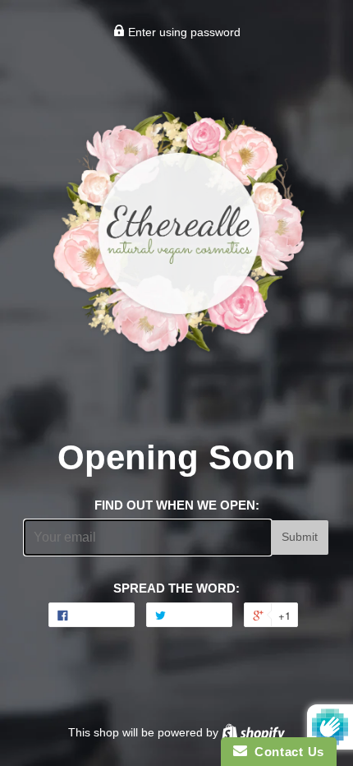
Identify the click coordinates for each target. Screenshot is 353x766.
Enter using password (183, 32)
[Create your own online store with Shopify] (253, 732)
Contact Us (285, 752)
